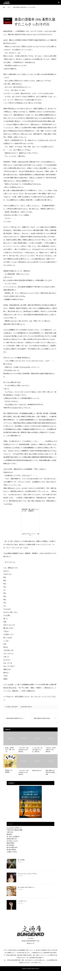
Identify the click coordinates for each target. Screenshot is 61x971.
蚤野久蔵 (30, 706)
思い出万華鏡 (21, 860)
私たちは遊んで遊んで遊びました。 (27, 887)
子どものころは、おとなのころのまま (27, 873)
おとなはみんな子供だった (14, 827)
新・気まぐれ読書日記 (13, 836)
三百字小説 (10, 832)
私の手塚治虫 (10, 845)
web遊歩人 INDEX (12, 851)
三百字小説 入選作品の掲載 (14, 830)
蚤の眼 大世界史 (11, 849)
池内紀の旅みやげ (12, 839)
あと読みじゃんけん (12, 841)
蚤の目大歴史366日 (12, 847)
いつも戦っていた (22, 901)
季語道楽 (9, 834)
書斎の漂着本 (14, 706)
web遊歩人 (8, 19)
